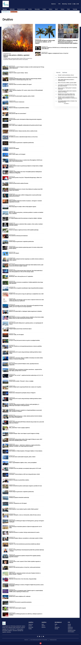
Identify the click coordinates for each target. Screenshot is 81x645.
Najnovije (5, 9)
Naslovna (53, 3)
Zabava (62, 9)
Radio (68, 9)
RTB (59, 3)
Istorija (69, 624)
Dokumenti (70, 628)
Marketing (64, 3)
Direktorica (70, 627)
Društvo (30, 9)
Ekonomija (37, 9)
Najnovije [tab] (58, 72)
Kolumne (43, 627)
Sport (56, 9)
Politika (44, 9)
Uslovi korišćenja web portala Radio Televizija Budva (38, 639)
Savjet (69, 625)
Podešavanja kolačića (53, 639)
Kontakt (69, 3)
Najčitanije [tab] (64, 72)
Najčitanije (12, 9)
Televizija (75, 9)
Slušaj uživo (14, 11)
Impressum (26, 639)
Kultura (50, 9)
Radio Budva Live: (6, 11)
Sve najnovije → (66, 103)
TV (55, 625)
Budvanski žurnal (21, 9)
